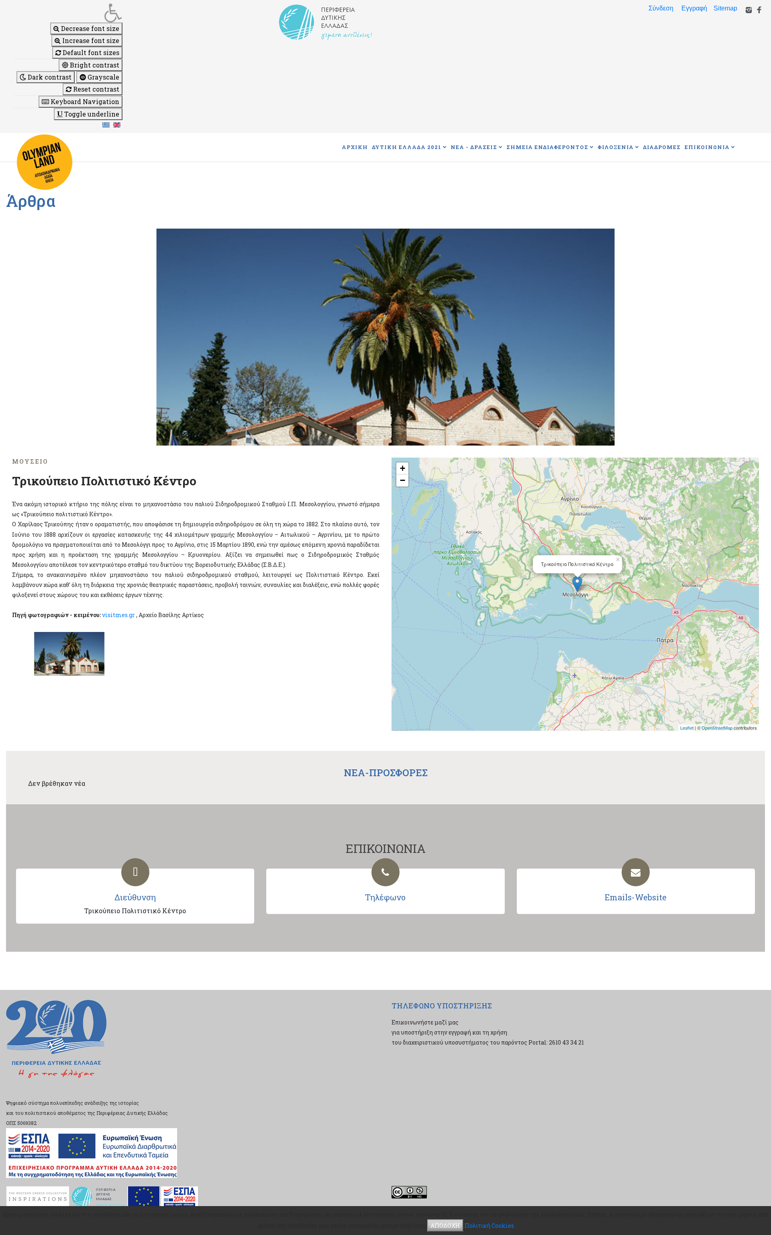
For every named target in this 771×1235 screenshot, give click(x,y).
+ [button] (402, 468)
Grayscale (102, 77)
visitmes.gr (118, 615)
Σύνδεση (661, 8)
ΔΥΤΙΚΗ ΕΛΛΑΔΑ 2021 (406, 147)
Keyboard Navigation (84, 101)
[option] (385, 337)
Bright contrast (93, 65)
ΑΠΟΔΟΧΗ (445, 1225)
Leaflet (686, 727)
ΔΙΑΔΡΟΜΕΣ (662, 147)
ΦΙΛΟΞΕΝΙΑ (616, 147)
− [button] (402, 480)
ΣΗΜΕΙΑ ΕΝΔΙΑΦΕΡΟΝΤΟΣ (547, 147)
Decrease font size (89, 28)
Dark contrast (48, 77)
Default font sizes (90, 52)
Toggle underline (91, 114)
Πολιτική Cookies (489, 1225)
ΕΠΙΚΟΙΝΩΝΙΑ (707, 147)
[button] (68, 12)
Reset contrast (95, 89)
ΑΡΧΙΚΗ (355, 147)
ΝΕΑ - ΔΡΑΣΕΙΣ (474, 147)
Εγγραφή (694, 8)
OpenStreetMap (717, 727)
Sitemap (725, 8)
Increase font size (90, 40)
